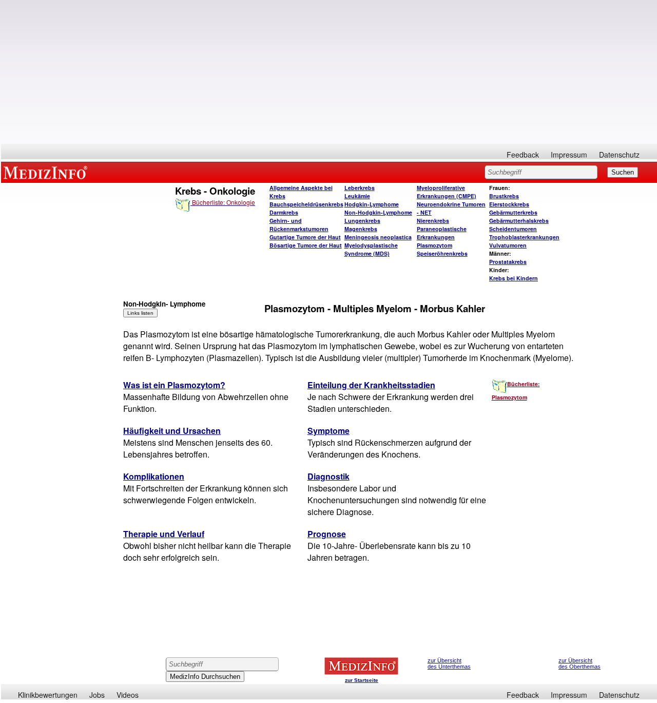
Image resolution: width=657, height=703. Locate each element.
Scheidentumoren (513, 229)
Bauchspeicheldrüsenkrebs (306, 204)
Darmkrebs (283, 212)
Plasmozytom (434, 245)
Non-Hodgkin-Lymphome (378, 212)
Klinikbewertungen (48, 695)
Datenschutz (619, 154)
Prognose (326, 534)
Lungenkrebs (362, 220)
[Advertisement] (329, 72)
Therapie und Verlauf (163, 534)
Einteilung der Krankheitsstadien (371, 385)
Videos (128, 695)
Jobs (97, 695)
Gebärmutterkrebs (513, 212)
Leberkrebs (359, 188)
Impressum (569, 154)
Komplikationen (153, 476)
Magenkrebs (360, 229)
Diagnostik (328, 476)
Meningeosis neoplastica (378, 237)
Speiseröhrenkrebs (442, 253)
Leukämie (357, 196)
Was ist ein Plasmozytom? (174, 385)
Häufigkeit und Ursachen (172, 430)
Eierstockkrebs (509, 204)
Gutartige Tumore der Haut (305, 237)
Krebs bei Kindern (513, 278)
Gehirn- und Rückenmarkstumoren (298, 225)
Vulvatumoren (508, 245)
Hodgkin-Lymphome (371, 204)
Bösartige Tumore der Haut (305, 245)
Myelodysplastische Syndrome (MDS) (371, 249)
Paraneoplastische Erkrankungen (442, 233)
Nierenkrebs (433, 220)
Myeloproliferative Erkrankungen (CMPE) (446, 192)
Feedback (523, 154)
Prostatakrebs (508, 261)
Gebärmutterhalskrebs (519, 220)
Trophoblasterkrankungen (524, 237)
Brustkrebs (504, 196)
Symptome (328, 430)
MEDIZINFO (47, 172)
